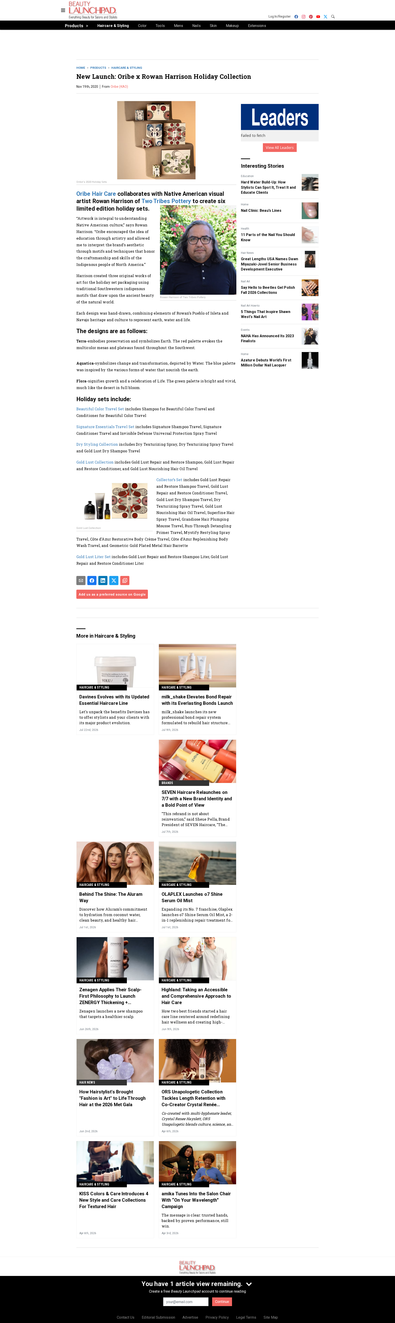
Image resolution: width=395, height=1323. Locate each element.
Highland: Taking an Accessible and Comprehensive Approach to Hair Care (196, 996)
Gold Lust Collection (95, 462)
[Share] (91, 580)
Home (80, 67)
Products (98, 67)
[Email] (80, 580)
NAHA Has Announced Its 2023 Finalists (267, 338)
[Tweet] (113, 580)
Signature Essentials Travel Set (105, 426)
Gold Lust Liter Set (93, 556)
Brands (167, 783)
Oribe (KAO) (119, 86)
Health (245, 228)
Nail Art (245, 281)
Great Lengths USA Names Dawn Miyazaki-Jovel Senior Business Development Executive (269, 264)
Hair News (247, 253)
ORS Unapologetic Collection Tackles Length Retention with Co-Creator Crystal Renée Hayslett (193, 1098)
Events (245, 329)
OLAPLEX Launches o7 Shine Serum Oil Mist (192, 897)
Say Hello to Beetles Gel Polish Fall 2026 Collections (268, 290)
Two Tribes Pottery (166, 201)
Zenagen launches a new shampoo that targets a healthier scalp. (111, 1014)
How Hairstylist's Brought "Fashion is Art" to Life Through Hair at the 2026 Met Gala (112, 1098)
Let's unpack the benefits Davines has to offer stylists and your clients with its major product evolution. (114, 717)
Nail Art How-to (250, 305)
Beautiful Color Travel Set (100, 408)
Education (247, 176)
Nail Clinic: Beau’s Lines (261, 210)
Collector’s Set (169, 479)
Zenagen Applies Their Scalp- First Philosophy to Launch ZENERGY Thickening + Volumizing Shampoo (110, 996)
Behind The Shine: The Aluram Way (110, 897)
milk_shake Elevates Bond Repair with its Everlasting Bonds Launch (197, 700)
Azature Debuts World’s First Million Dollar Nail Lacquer (266, 362)
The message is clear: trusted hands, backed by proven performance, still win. (195, 1220)
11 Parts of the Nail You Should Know (268, 237)
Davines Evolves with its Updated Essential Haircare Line (114, 700)
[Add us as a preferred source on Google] (124, 580)
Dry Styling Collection (97, 444)
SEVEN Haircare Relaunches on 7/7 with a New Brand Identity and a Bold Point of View (197, 799)
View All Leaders (280, 147)
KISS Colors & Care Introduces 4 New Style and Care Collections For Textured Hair (113, 1200)
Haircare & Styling (126, 67)
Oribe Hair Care (96, 194)
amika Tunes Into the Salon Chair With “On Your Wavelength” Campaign (196, 1200)
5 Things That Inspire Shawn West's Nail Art (265, 314)
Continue (222, 1301)
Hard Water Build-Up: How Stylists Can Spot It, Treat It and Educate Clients (268, 187)
